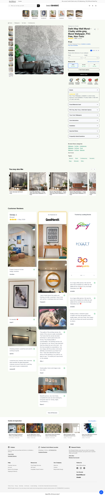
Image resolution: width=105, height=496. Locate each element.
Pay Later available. (73, 45)
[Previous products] (91, 169)
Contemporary (31, 23)
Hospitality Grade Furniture (37, 469)
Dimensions (71, 50)
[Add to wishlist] (97, 29)
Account (10, 467)
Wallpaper (70, 26)
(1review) (79, 38)
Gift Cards (33, 467)
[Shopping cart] (95, 5)
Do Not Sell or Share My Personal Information (47, 485)
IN (98, 50)
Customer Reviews (42, 452)
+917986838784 (52, 450)
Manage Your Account (74, 457)
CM (94, 50)
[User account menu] (92, 5)
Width (69, 55)
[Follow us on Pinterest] (84, 468)
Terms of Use (11, 485)
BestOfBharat (12, 1)
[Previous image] (17, 49)
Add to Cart (83, 74)
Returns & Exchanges (13, 469)
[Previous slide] (71, 275)
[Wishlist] (89, 5)
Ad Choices (26, 485)
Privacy (16, 485)
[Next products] (94, 169)
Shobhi (20, 1)
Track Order (11, 454)
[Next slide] (94, 275)
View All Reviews (52, 413)
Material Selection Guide (94, 61)
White (82, 161)
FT (91, 50)
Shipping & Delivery (12, 471)
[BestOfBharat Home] (52, 5)
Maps (70, 161)
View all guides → (92, 421)
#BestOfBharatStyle (81, 465)
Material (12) (71, 61)
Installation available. (86, 44)
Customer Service (12, 465)
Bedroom (82, 150)
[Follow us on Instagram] (81, 468)
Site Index (21, 485)
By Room (77, 148)
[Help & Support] (101, 492)
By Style (24, 23)
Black (76, 158)
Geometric (92, 158)
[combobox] (22, 5)
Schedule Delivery (12, 456)
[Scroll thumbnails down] (11, 90)
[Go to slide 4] (84, 275)
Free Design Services (36, 465)
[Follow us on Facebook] (77, 468)
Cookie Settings (33, 485)
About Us (56, 465)
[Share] (95, 29)
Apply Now (71, 455)
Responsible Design (58, 469)
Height (85, 55)
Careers (55, 467)
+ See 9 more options (83, 69)
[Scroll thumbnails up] (11, 26)
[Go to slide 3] (83, 275)
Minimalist (76, 161)
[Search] (38, 5)
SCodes (76, 26)
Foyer (81, 148)
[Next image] (61, 49)
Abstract (71, 158)
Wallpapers (17, 23)
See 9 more (71, 152)
